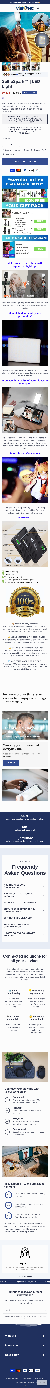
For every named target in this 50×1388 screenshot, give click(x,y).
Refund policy (26, 1378)
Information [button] (12, 1345)
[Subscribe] (44, 1310)
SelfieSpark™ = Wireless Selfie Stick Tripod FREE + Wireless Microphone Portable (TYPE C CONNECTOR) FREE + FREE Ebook (25, 130)
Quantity (6, 139)
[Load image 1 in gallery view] (6, 66)
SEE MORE (11, 763)
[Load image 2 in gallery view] (16, 66)
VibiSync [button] (10, 1335)
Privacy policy (39, 1378)
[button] (5, 8)
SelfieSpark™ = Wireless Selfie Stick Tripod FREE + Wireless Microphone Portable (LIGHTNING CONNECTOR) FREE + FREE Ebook (25, 119)
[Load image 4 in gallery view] (35, 66)
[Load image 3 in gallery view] (26, 66)
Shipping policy (33, 1382)
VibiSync (15, 1378)
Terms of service (20, 1382)
